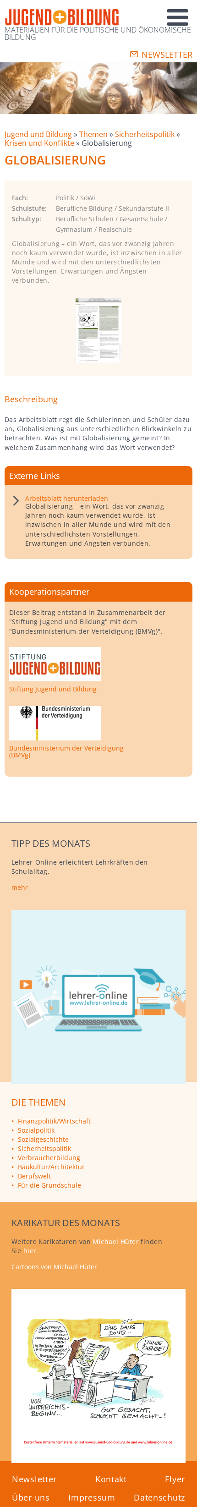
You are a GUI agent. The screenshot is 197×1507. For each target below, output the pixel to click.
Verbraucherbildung (49, 1157)
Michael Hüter (116, 1241)
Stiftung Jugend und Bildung (53, 689)
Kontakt (111, 1479)
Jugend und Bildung (39, 134)
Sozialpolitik (36, 1130)
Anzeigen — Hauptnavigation (142, 12)
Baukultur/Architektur (51, 1166)
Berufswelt (34, 1176)
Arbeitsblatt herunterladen (66, 498)
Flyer (175, 1479)
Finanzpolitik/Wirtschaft (54, 1121)
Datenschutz (159, 1497)
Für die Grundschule (49, 1185)
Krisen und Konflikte (40, 143)
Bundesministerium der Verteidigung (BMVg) (66, 751)
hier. (30, 1250)
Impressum (91, 1497)
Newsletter (167, 54)
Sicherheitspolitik (145, 134)
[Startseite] (62, 17)
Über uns (31, 1497)
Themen (94, 134)
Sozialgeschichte (43, 1139)
